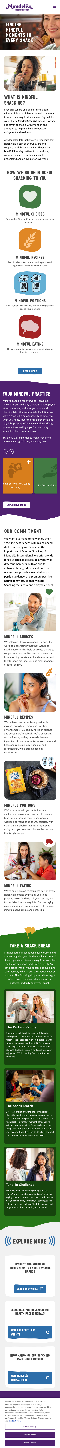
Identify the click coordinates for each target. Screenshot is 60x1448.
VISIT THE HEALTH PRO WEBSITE (23, 1332)
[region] (30, 1423)
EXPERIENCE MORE (16, 504)
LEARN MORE (30, 371)
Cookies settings (30, 1427)
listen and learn (17, 642)
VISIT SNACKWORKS (27, 1289)
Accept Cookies (30, 1443)
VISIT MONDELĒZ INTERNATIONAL (19, 1378)
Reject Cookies (30, 1435)
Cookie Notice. (15, 1421)
